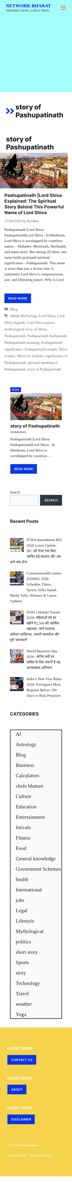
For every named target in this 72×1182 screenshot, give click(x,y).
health (22, 879)
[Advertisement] (36, 54)
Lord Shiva (47, 316)
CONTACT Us (21, 1060)
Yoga (21, 1014)
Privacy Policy (16, 1155)
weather (24, 1004)
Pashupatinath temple (41, 349)
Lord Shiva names (40, 322)
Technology (28, 983)
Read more (17, 298)
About (17, 1089)
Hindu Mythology (23, 316)
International (29, 890)
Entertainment (30, 817)
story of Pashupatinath (44, 369)
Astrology (26, 744)
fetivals (23, 827)
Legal (21, 910)
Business (25, 765)
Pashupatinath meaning (21, 342)
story (21, 973)
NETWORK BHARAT (28, 5)
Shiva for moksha (30, 356)
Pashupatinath (14, 336)
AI (18, 734)
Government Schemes (38, 869)
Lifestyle (25, 921)
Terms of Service (41, 1155)
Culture (23, 796)
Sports (22, 962)
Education (26, 807)
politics (23, 941)
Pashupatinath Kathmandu (47, 336)
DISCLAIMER (21, 1119)
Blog (14, 309)
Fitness (23, 838)
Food (21, 848)
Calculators (27, 775)
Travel (22, 993)
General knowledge (36, 858)
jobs (20, 900)
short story (27, 952)
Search (15, 492)
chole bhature (29, 786)
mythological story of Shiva (25, 329)
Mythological (30, 931)
